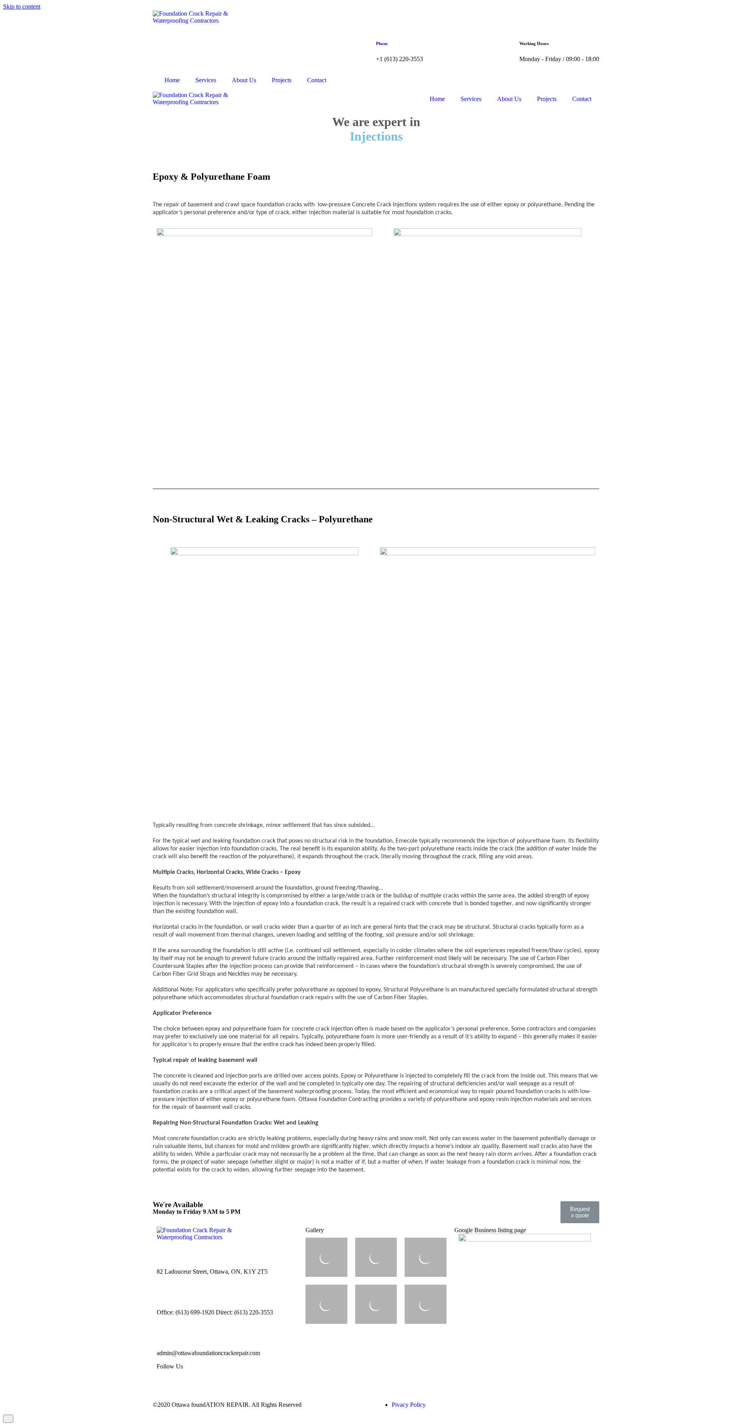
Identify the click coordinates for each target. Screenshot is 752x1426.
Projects (281, 80)
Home (172, 80)
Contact (316, 80)
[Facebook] (166, 1380)
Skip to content (21, 6)
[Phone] (386, 20)
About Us (244, 80)
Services (205, 80)
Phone (382, 43)
